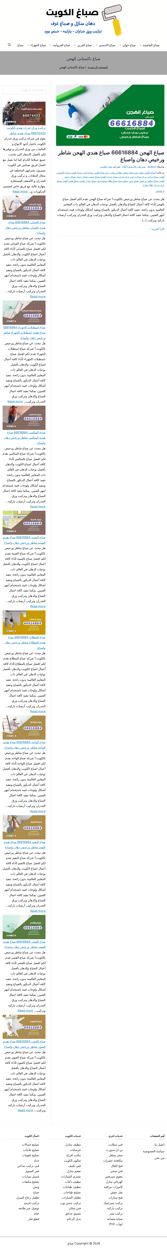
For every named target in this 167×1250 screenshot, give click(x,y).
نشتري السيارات (71, 1176)
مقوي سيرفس (114, 1176)
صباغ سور (133, 181)
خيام (36, 1213)
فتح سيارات (115, 1197)
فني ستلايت (115, 1144)
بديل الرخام (74, 1219)
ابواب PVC (116, 1224)
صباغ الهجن (76, 172)
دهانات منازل (116, 172)
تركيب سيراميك (113, 1203)
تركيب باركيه (115, 1208)
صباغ (20, 45)
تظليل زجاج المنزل (27, 1197)
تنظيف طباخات (72, 1187)
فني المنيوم (32, 1171)
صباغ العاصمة (151, 45)
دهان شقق (128, 172)
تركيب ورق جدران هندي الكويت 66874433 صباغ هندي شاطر (26, 130)
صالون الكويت (72, 1160)
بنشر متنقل (116, 1155)
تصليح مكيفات (30, 1181)
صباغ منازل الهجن (87, 181)
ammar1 (152, 166)
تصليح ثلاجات (31, 1150)
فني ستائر (75, 1208)
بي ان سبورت (114, 1150)
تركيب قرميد (31, 1203)
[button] (141, 45)
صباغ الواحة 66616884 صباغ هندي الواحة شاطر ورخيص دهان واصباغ (24, 744)
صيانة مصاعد (115, 1219)
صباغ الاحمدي (107, 45)
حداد (36, 1160)
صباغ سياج (123, 181)
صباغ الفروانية (61, 45)
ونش (36, 1187)
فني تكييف (74, 1165)
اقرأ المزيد (158, 228)
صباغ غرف (102, 181)
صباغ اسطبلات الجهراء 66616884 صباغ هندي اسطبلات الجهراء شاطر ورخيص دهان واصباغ (24, 333)
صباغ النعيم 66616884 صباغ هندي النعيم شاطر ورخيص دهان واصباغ (24, 844)
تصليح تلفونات (30, 1155)
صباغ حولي (129, 45)
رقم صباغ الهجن (101, 172)
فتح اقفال (117, 1165)
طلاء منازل (148, 185)
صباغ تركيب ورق (150, 176)
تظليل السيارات (71, 1197)
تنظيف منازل (73, 1144)
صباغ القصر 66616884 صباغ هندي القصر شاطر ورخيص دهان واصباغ (24, 944)
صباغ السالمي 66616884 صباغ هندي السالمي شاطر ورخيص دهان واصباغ (25, 438)
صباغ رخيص (81, 176)
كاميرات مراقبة (113, 1187)
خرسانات (75, 1150)
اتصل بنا (159, 1144)
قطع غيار (33, 1219)
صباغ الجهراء (38, 45)
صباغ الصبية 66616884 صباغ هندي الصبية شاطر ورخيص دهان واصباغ (24, 540)
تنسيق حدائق (73, 1213)
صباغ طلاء (112, 181)
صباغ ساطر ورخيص (148, 181)
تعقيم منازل (74, 1171)
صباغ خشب (93, 176)
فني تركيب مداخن (28, 1165)
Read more (20, 191)
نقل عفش (116, 1192)
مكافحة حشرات (113, 1160)
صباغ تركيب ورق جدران (129, 176)
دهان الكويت (106, 166)
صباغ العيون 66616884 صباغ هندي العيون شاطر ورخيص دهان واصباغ (24, 1044)
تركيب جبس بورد (70, 1203)
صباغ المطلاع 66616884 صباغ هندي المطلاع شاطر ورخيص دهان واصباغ (25, 642)
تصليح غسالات (30, 1144)
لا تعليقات (159, 191)
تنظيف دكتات (73, 1181)
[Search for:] (24, 90)
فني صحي (116, 1171)
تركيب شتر (116, 1213)
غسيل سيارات (30, 1176)
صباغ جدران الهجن (109, 176)
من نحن (159, 1157)
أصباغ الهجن (150, 172)
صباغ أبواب (87, 172)
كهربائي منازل (114, 1181)
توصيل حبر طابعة (28, 1208)
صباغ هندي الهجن (70, 181)
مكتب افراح (73, 1155)
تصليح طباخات (72, 1192)
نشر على (134, 166)
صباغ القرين (84, 45)
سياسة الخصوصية (153, 1151)
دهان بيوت (138, 172)
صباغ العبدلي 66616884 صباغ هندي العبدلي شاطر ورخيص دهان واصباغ (25, 228)
